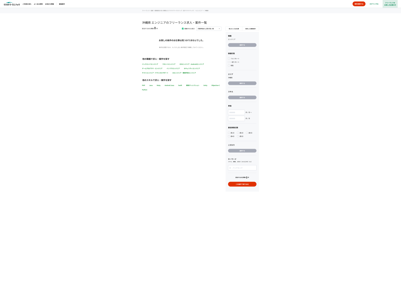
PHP (143, 85)
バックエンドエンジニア (150, 64)
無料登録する (359, 4)
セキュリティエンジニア (192, 68)
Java (151, 85)
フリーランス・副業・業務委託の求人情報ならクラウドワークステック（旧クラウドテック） (168, 10)
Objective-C (215, 85)
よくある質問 (38, 4)
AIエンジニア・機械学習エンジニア (184, 73)
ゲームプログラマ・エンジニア (152, 68)
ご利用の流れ (27, 4)
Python (144, 90)
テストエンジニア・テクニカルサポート (155, 73)
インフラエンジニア (173, 68)
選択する (242, 45)
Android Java (169, 85)
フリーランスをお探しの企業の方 (390, 4)
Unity (205, 85)
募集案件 (62, 4)
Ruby (159, 85)
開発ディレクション (192, 85)
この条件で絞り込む (242, 184)
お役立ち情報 (49, 4)
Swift (180, 85)
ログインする (374, 4)
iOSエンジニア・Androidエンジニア (192, 64)
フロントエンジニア (168, 64)
